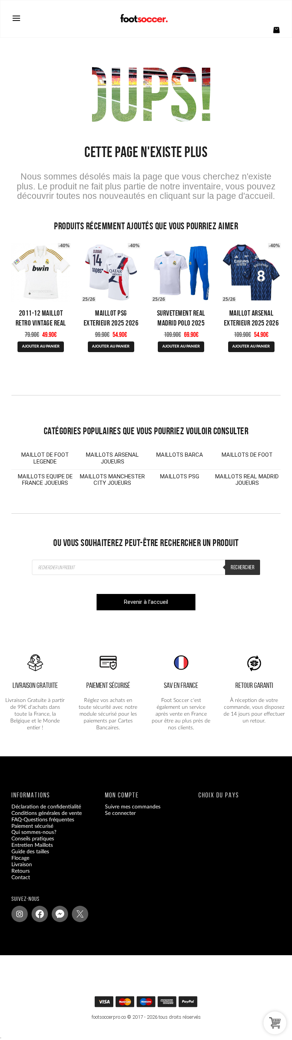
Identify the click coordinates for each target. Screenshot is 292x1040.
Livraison (21, 864)
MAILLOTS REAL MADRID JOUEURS (247, 480)
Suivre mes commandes (132, 806)
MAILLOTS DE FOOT (247, 454)
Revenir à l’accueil (146, 602)
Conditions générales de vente (46, 813)
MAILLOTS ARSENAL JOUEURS (112, 458)
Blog (16, 883)
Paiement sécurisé (32, 826)
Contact (20, 877)
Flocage (20, 858)
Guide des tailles (30, 851)
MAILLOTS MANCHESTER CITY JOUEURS (112, 480)
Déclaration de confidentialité (46, 806)
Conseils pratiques (32, 839)
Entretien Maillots (32, 845)
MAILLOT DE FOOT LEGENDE (45, 458)
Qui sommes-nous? (33, 832)
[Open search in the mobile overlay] (146, 567)
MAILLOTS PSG (179, 476)
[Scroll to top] (150, 1004)
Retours (20, 870)
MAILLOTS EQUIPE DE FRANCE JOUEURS (45, 480)
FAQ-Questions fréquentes (42, 819)
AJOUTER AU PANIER (41, 346)
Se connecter (120, 813)
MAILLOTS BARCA (179, 454)
